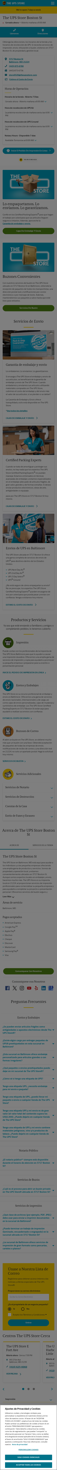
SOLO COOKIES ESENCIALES (28, 1457)
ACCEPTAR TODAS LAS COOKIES (28, 1465)
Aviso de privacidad (19, 1444)
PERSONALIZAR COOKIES (29, 1450)
